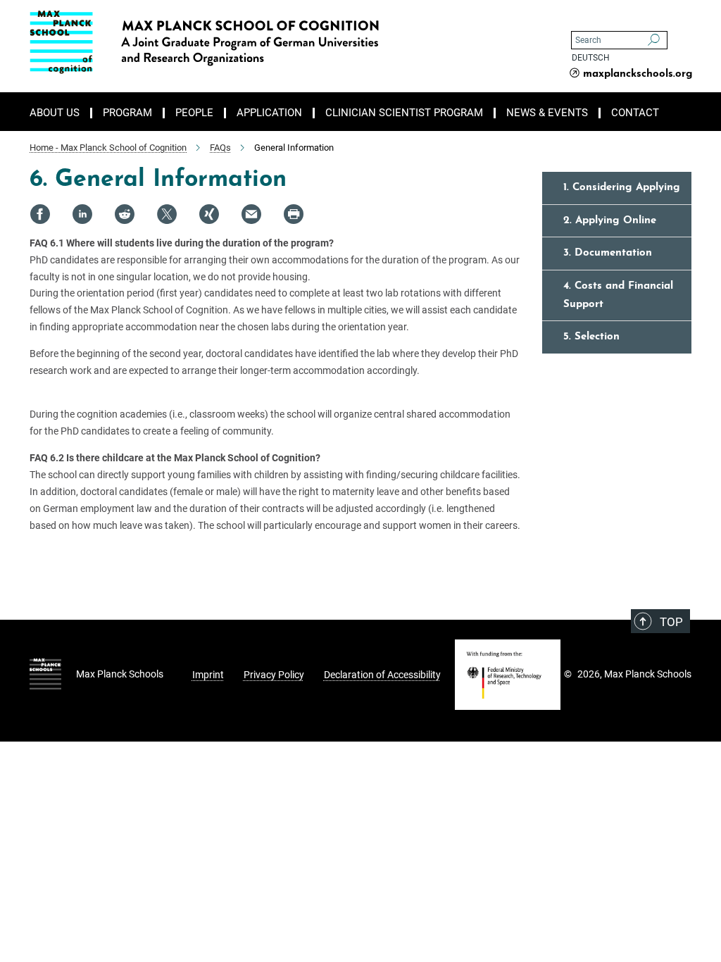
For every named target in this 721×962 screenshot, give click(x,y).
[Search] (654, 40)
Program (127, 113)
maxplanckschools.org (638, 74)
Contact (635, 113)
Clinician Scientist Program (404, 113)
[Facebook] (40, 214)
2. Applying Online (609, 220)
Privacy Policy (274, 674)
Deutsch (591, 58)
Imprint (208, 674)
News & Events (547, 113)
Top (671, 622)
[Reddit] (124, 214)
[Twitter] (166, 214)
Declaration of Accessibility (382, 674)
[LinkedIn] (82, 214)
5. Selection (591, 337)
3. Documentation (607, 253)
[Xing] (209, 214)
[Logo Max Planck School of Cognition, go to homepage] (294, 42)
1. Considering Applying (621, 187)
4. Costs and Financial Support (618, 295)
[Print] (293, 214)
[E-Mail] (251, 214)
